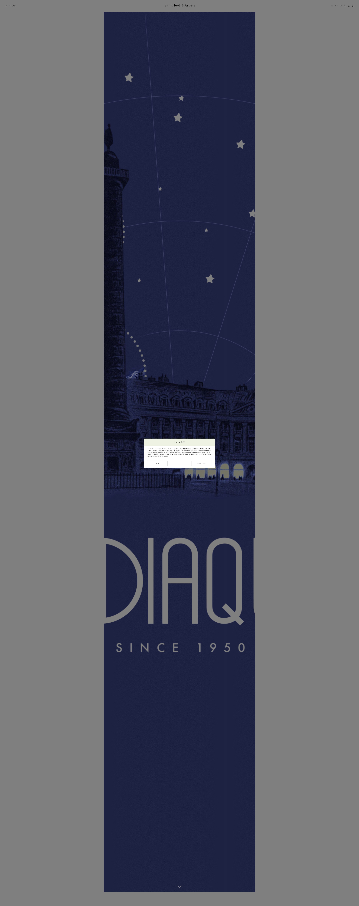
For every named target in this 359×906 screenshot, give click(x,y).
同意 (157, 463)
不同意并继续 (201, 463)
